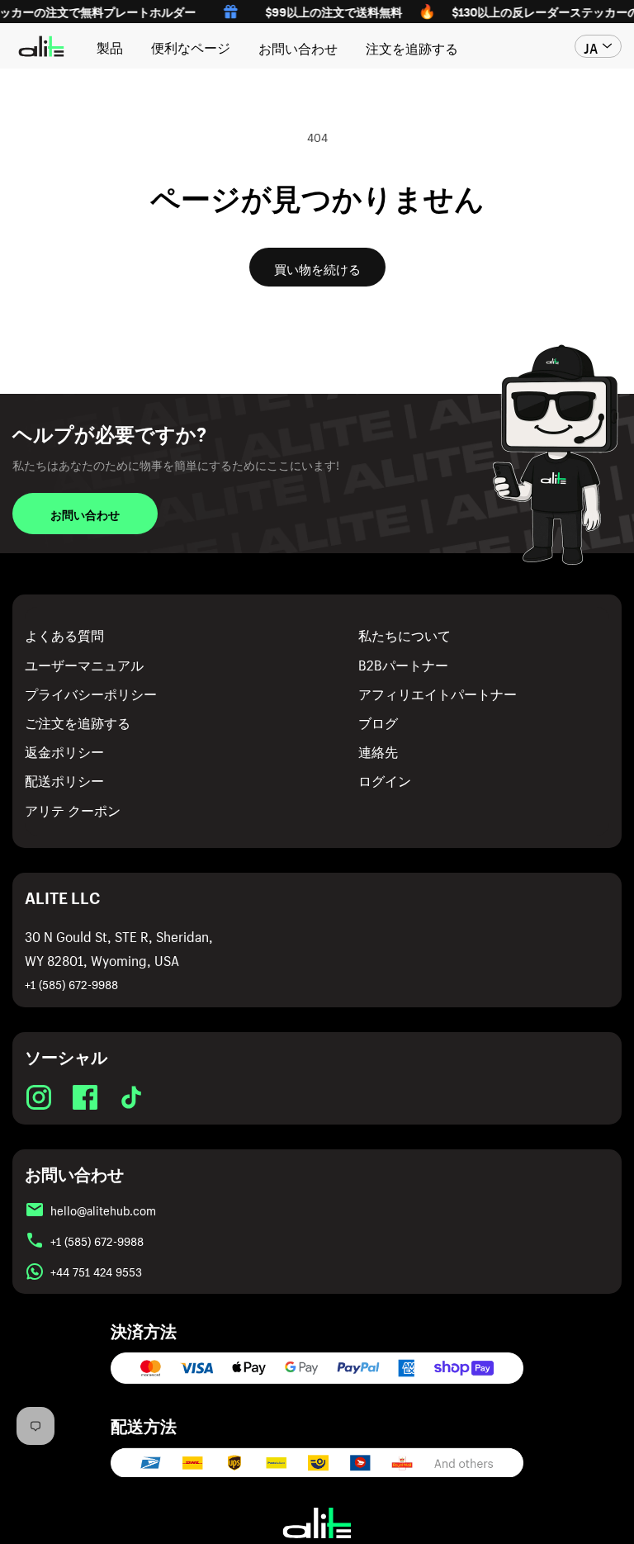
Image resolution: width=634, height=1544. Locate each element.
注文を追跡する (412, 46)
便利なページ (190, 45)
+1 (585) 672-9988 (71, 983)
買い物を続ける (317, 267)
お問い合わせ (298, 46)
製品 (110, 45)
